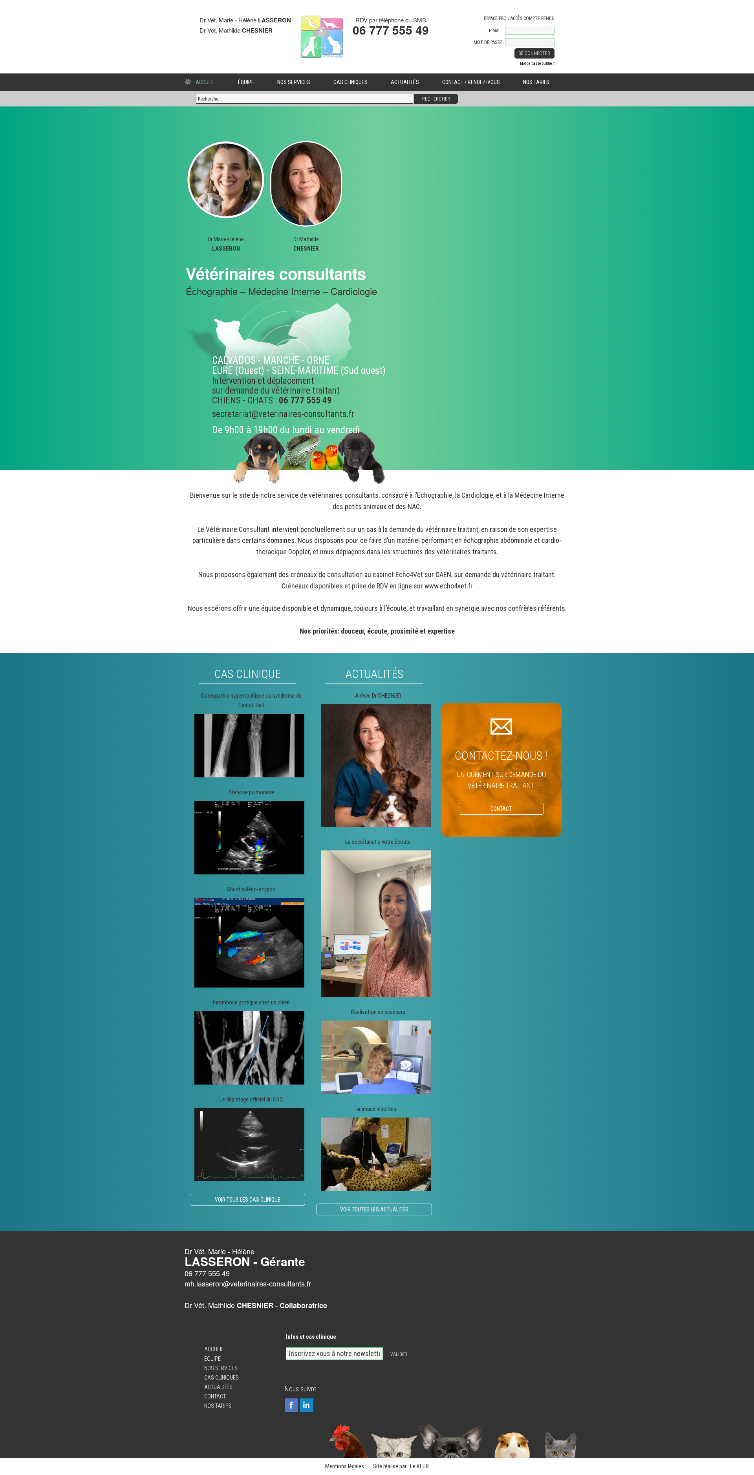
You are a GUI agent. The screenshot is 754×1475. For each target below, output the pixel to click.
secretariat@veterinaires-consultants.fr (283, 414)
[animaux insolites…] (376, 1154)
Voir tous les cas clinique (247, 1199)
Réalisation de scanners (378, 1011)
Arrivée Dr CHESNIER (378, 695)
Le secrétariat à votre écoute (378, 841)
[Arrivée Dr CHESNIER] (376, 765)
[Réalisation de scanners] (376, 1057)
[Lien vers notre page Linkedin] (306, 1405)
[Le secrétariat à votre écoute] (376, 923)
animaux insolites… (378, 1108)
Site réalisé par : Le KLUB (401, 1466)
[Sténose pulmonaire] (249, 837)
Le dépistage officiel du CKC (251, 1099)
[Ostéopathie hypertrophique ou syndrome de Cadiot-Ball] (249, 745)
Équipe (246, 82)
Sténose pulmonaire (251, 792)
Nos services (293, 82)
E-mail (495, 30)
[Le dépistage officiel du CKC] (249, 1145)
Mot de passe (488, 42)
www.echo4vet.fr (449, 586)
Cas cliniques (350, 82)
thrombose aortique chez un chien (251, 1002)
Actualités (405, 82)
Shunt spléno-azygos (251, 889)
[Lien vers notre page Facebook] (291, 1405)
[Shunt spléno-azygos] (249, 943)
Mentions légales (344, 1466)
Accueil (205, 82)
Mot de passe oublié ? (537, 63)
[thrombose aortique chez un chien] (249, 1048)
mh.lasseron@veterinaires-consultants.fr (248, 1283)
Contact (215, 1396)
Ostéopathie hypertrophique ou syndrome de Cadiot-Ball (251, 700)
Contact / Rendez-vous (471, 82)
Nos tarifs (536, 82)
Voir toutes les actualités (374, 1209)
